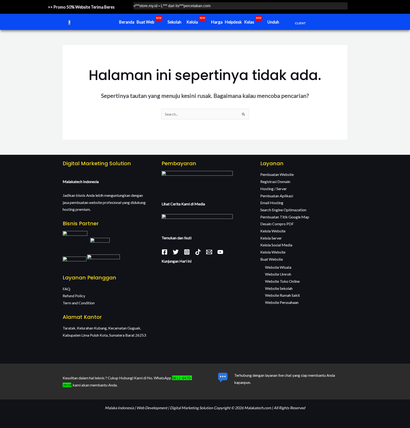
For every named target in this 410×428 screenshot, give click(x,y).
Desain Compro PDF (277, 223)
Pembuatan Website (277, 174)
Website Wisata (278, 267)
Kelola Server (271, 238)
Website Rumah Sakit (282, 295)
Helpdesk (233, 21)
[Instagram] (187, 252)
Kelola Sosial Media (276, 245)
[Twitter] (176, 252)
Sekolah (174, 21)
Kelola (195, 20)
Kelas (252, 20)
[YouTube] (220, 252)
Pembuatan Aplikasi (276, 195)
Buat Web (149, 20)
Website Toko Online (282, 281)
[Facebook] (165, 252)
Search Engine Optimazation (283, 209)
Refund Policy (74, 295)
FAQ (66, 289)
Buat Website (271, 259)
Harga (217, 21)
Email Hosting (271, 202)
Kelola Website (272, 231)
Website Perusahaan (281, 302)
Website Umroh (278, 274)
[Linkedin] (198, 252)
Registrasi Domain (275, 181)
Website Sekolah (279, 288)
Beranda (126, 21)
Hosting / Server (273, 188)
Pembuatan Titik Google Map (284, 217)
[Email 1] (209, 252)
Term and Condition (79, 303)
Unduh (273, 21)
